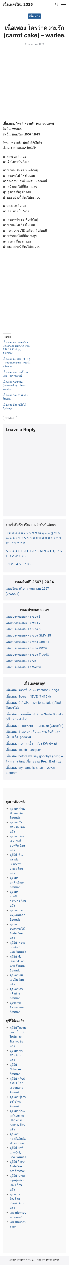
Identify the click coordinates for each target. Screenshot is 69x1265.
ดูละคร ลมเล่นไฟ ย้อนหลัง (17, 979)
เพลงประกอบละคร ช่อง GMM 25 (28, 635)
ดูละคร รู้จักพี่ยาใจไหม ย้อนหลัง (18, 1101)
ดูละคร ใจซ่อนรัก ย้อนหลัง (17, 827)
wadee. (10, 418)
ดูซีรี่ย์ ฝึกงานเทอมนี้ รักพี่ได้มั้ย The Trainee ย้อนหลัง (18, 1037)
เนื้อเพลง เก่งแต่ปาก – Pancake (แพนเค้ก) (34, 726)
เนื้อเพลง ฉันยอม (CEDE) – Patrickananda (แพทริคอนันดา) (16, 363)
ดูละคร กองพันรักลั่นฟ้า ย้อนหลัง (18, 1138)
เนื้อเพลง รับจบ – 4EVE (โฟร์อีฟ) (28, 696)
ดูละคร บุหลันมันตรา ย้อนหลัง (18, 882)
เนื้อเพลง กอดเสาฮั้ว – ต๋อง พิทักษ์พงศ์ (31, 743)
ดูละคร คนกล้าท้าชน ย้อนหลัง (16, 993)
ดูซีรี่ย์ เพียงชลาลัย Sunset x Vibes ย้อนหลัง (17, 864)
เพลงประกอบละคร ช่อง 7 (23, 623)
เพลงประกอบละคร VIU (22, 661)
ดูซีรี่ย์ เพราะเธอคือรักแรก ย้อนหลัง (18, 947)
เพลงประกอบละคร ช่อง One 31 (27, 642)
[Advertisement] (34, 84)
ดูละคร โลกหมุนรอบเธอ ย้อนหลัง (17, 915)
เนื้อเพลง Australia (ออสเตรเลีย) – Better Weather (14, 385)
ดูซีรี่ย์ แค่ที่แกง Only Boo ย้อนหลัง (18, 1152)
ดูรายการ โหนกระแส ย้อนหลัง (17, 1007)
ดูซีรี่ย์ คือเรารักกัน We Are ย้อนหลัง (17, 1166)
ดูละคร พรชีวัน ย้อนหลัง (16, 1055)
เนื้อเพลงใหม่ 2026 (18, 4)
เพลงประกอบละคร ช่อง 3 (23, 616)
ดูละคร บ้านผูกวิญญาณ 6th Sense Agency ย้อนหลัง (17, 1120)
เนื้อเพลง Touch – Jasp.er (23, 750)
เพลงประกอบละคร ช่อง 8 (23, 629)
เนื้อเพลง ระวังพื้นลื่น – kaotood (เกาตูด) (33, 690)
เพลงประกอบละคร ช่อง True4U (27, 654)
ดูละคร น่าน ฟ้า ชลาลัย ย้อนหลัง (17, 813)
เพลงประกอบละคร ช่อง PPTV (26, 648)
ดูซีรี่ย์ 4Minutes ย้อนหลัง (15, 1069)
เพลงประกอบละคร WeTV (23, 667)
